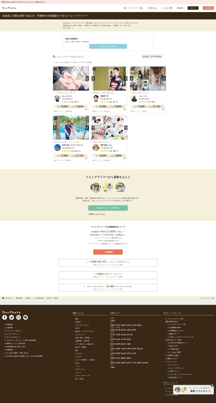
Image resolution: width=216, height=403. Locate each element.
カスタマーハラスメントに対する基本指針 (21, 340)
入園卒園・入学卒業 (82, 341)
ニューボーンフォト (82, 325)
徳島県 (112, 358)
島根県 (118, 353)
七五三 (77, 328)
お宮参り (78, 322)
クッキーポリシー (12, 334)
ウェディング (79, 334)
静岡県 (118, 344)
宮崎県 (139, 363)
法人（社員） (79, 379)
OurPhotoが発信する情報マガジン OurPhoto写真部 (24, 356)
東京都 (123, 335)
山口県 (133, 353)
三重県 (128, 344)
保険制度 (9, 350)
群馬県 (123, 330)
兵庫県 (128, 349)
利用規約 (9, 324)
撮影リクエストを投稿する (109, 208)
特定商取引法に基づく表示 (15, 346)
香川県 (118, 358)
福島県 (139, 325)
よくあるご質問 (166, 8)
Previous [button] (54, 78)
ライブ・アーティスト (83, 375)
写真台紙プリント (176, 377)
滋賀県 (112, 349)
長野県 (133, 330)
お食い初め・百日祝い (83, 338)
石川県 (123, 339)
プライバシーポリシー (14, 331)
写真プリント (174, 371)
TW (11, 317)
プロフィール (79, 369)
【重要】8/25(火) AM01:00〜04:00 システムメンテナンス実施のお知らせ (23, 2)
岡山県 (123, 353)
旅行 (76, 350)
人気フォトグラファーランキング (181, 337)
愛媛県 (123, 358)
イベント (78, 372)
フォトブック (174, 365)
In (18, 317)
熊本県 (128, 363)
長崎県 (123, 363)
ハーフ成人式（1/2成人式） (85, 344)
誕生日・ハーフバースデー (84, 331)
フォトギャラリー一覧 (177, 324)
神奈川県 (129, 335)
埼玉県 (112, 335)
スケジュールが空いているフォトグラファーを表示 (74, 62)
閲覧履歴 (180, 8)
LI (25, 317)
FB (4, 317)
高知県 (128, 358)
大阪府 (123, 349)
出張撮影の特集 (175, 327)
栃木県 (118, 330)
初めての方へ (174, 346)
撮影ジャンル (78, 313)
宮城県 (123, 325)
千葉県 (118, 335)
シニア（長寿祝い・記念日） (85, 360)
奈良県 (133, 349)
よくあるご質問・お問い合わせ (17, 353)
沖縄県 (112, 367)
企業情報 (9, 328)
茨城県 (112, 330)
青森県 (112, 325)
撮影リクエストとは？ (98, 214)
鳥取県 (112, 353)
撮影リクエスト (172, 358)
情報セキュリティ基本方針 (15, 343)
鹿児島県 (145, 363)
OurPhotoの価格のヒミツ (178, 343)
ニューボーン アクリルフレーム (181, 374)
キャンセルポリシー (13, 337)
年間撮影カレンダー (177, 331)
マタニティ (79, 353)
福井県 (128, 339)
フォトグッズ (172, 362)
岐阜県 (112, 344)
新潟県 (112, 339)
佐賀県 (118, 363)
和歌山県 (140, 349)
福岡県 (112, 363)
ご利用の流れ (152, 8)
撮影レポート (174, 334)
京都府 (118, 349)
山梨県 (128, 330)
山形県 (133, 325)
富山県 (118, 339)
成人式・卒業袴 (80, 347)
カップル (78, 357)
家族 (76, 319)
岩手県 (118, 325)
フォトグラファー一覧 (175, 319)
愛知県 (123, 344)
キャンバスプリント (177, 368)
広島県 (128, 353)
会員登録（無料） (173, 355)
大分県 (133, 363)
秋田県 (128, 325)
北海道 (112, 320)
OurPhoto (11, 312)
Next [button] (87, 78)
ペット (77, 366)
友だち (77, 363)
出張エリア (114, 313)
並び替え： (151, 56)
